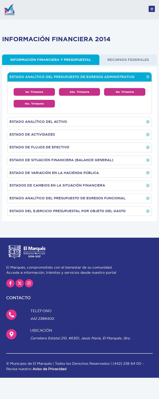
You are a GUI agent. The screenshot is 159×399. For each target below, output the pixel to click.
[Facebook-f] (10, 283)
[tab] (50, 59)
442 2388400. (42, 318)
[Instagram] (29, 283)
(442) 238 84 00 (127, 363)
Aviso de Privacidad (49, 369)
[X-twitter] (20, 283)
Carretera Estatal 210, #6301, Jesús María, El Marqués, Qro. (80, 338)
